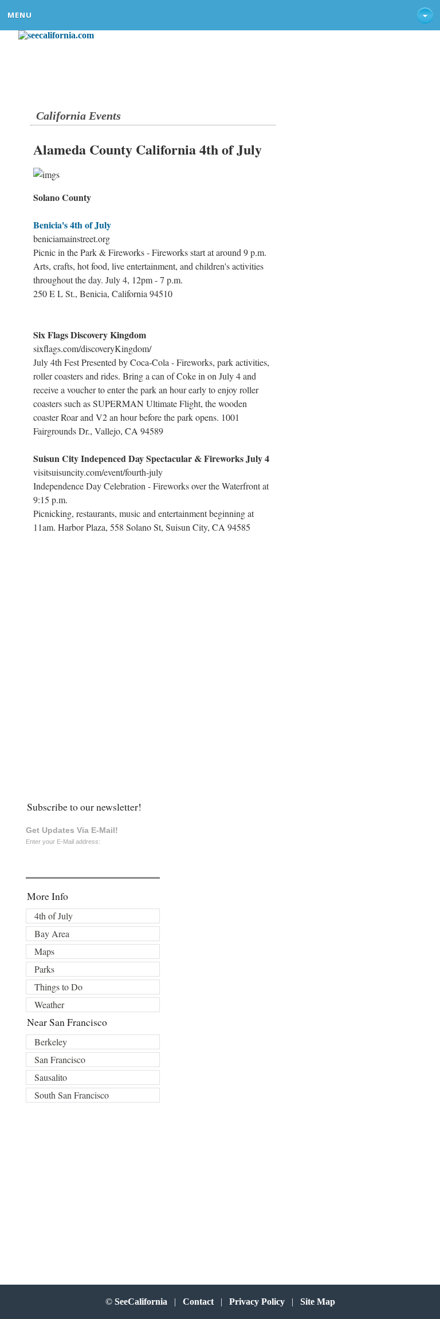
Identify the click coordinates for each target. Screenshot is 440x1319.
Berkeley (50, 1042)
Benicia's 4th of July (72, 224)
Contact (198, 1301)
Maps (44, 951)
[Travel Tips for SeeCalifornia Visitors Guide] (56, 35)
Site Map (317, 1301)
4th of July (53, 916)
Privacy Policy (257, 1301)
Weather (49, 1004)
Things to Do (58, 987)
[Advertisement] (104, 688)
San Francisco (59, 1059)
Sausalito (50, 1077)
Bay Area (51, 933)
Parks (44, 969)
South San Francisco (71, 1095)
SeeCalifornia (141, 1301)
